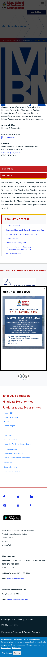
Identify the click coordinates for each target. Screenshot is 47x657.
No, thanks (7, 653)
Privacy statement (32, 645)
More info (16, 647)
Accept (17, 653)
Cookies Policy (6, 648)
